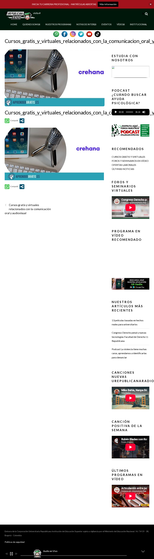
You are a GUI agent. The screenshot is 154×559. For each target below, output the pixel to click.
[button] (130, 72)
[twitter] (81, 33)
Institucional (138, 24)
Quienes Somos (31, 24)
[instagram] (73, 33)
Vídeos (121, 24)
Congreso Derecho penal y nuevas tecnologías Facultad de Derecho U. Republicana (130, 336)
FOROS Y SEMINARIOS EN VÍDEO (130, 160)
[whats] (56, 33)
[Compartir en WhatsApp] (11, 120)
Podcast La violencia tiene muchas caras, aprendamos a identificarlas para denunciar (129, 353)
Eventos (106, 24)
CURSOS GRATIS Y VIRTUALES (128, 156)
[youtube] (89, 33)
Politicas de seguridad (15, 542)
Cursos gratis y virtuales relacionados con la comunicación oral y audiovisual (28, 209)
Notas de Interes (86, 24)
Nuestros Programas (58, 24)
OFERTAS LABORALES (124, 164)
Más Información (108, 4)
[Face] (64, 33)
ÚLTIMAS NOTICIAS (123, 168)
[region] (130, 72)
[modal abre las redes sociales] (22, 120)
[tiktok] (98, 33)
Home (14, 24)
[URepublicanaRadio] (20, 18)
